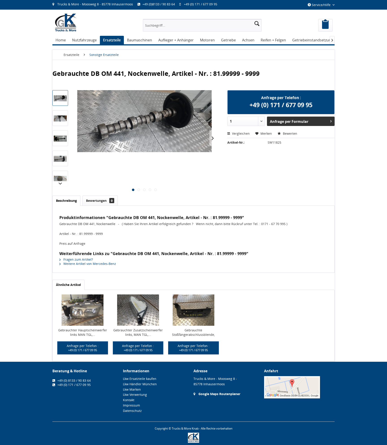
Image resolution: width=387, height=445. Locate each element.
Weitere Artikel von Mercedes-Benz (89, 264)
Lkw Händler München (140, 384)
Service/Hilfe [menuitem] (321, 5)
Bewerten (289, 133)
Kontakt (128, 400)
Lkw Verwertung (135, 394)
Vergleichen (240, 133)
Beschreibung (66, 200)
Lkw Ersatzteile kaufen (139, 379)
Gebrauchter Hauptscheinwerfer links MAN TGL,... (82, 332)
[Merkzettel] (325, 25)
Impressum (131, 405)
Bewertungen (99, 200)
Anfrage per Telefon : (83, 348)
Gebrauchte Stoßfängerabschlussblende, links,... (193, 332)
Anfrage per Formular (289, 121)
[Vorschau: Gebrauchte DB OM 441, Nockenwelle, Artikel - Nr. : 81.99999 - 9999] (60, 98)
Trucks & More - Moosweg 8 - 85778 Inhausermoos (95, 4)
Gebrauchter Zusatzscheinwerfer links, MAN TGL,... (138, 332)
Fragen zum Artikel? (77, 259)
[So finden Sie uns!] (299, 387)
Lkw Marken (132, 389)
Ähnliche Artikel (68, 285)
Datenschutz (132, 411)
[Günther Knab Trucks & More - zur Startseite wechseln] (66, 22)
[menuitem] (137, 4)
